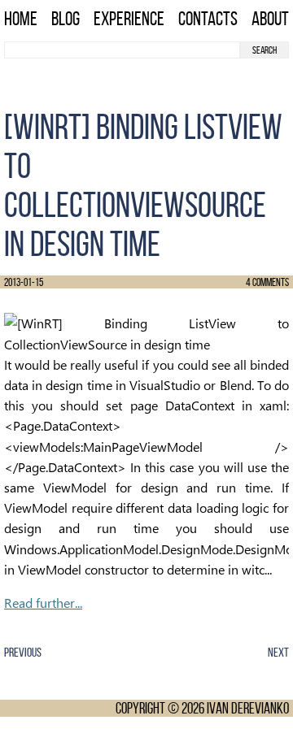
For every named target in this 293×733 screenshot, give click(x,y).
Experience (129, 18)
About (270, 18)
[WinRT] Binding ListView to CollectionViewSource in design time (143, 185)
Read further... (43, 602)
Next (278, 652)
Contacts (208, 18)
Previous (23, 652)
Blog (65, 18)
